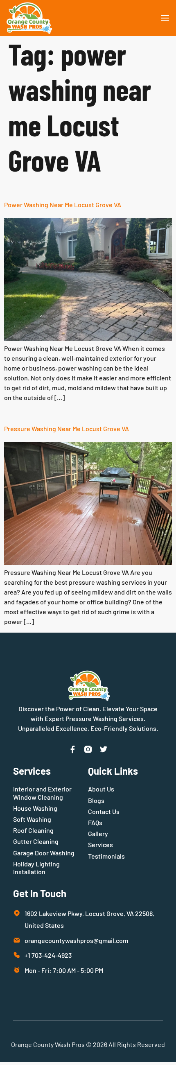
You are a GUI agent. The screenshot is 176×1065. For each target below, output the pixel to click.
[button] (165, 18)
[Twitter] (103, 749)
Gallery (98, 833)
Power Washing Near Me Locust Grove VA (62, 204)
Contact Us (104, 811)
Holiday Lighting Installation (36, 867)
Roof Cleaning (33, 830)
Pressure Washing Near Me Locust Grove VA (66, 428)
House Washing (35, 808)
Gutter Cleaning (36, 841)
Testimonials (106, 856)
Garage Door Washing (43, 853)
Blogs (96, 800)
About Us (101, 789)
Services (100, 844)
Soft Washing (32, 819)
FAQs (95, 822)
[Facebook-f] (72, 749)
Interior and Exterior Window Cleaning (42, 792)
